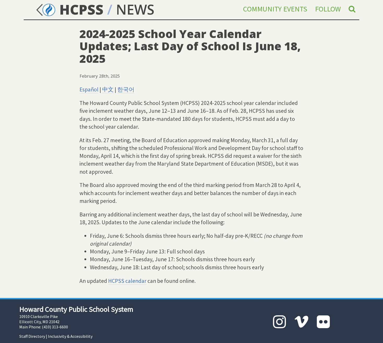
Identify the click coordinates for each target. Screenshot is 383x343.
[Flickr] (323, 321)
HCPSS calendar (127, 280)
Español (88, 89)
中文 (108, 89)
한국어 (125, 89)
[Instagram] (279, 321)
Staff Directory (32, 336)
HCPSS (79, 9)
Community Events (275, 9)
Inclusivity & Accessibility (70, 336)
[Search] (352, 9)
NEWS (135, 9)
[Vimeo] (301, 321)
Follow (328, 9)
